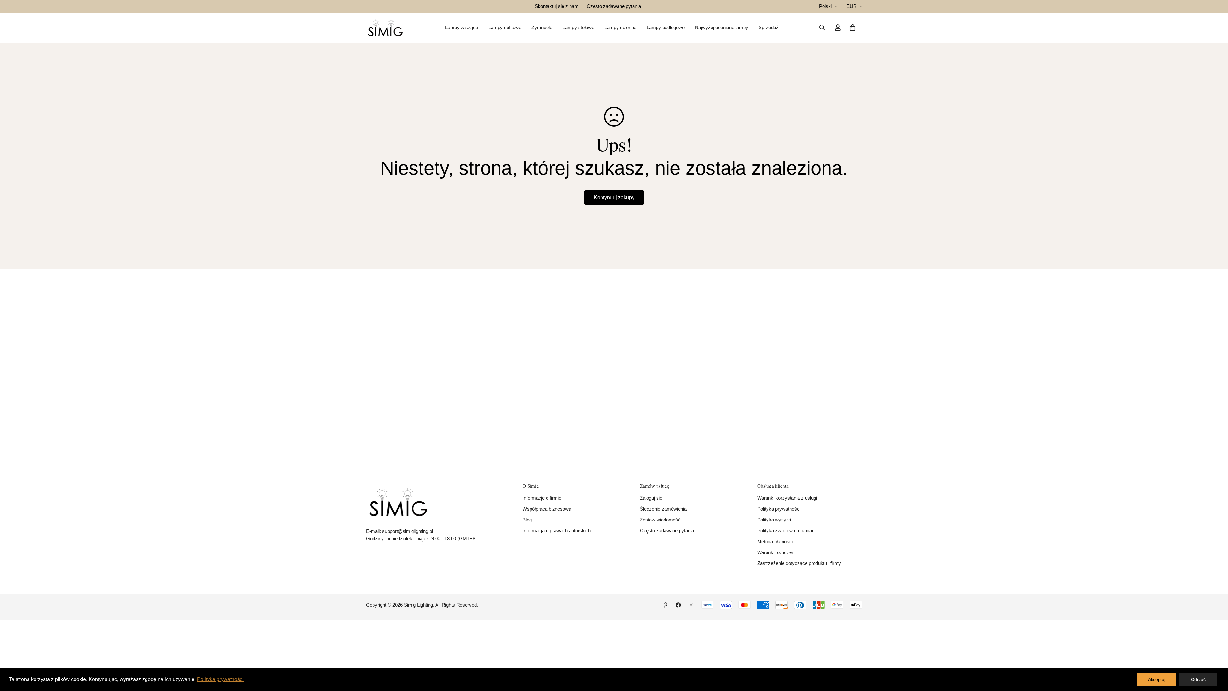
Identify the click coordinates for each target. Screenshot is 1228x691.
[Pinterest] (665, 605)
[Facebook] (678, 605)
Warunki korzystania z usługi (787, 498)
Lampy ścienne (620, 27)
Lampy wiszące (461, 27)
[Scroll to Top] (1215, 656)
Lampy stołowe (578, 27)
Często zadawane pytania (667, 530)
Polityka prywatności (778, 509)
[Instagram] (691, 605)
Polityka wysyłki (774, 519)
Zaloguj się (651, 498)
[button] (852, 27)
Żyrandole (541, 27)
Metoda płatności (775, 541)
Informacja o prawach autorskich (557, 530)
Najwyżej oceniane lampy (721, 27)
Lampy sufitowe (504, 27)
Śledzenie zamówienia (663, 509)
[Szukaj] (822, 27)
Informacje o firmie (542, 498)
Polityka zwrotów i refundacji (786, 530)
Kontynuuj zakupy (614, 197)
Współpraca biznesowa (547, 509)
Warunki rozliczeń (775, 552)
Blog (527, 519)
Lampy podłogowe (666, 27)
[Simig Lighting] (385, 28)
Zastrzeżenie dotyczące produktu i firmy (799, 563)
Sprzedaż (769, 27)
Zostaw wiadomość (660, 519)
